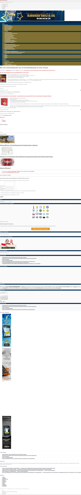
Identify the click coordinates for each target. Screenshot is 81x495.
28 (6, 299)
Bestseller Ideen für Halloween (10, 44)
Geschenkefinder (5, 4)
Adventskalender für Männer (10, 40)
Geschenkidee (53, 286)
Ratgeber (3, 7)
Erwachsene (42, 286)
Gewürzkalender (7, 39)
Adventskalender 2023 (8, 34)
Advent (17, 70)
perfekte (77, 286)
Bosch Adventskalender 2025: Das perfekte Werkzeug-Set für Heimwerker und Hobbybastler (18, 261)
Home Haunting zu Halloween (10, 49)
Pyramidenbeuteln (45, 70)
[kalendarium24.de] (32, 20)
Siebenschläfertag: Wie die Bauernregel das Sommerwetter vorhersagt (19, 145)
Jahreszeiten (4, 54)
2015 (1, 286)
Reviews (5, 288)
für (46, 286)
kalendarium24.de (10, 21)
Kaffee (64, 286)
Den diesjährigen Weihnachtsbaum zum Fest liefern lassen (15, 52)
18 (2, 297)
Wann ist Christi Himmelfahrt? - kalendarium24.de (11, 468)
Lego (73, 286)
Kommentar (2, 185)
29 (7, 299)
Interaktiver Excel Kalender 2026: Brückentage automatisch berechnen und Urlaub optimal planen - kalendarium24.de (22, 470)
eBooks (3, 8)
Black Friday (30, 286)
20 (5, 297)
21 (6, 297)
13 (5, 296)
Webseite (1, 189)
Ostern (6, 60)
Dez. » (4, 301)
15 (7, 296)
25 (2, 299)
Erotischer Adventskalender (9, 35)
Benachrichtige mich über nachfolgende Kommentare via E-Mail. (12, 192)
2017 (3, 286)
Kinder (71, 286)
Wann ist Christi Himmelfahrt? (7, 260)
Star (16, 288)
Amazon (23, 286)
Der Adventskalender (8, 32)
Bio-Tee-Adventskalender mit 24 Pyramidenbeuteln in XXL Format (14, 72)
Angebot (26, 286)
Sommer (6, 57)
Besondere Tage (5, 24)
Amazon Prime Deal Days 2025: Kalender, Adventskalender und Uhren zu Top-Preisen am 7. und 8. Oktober (21, 263)
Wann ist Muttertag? (8, 28)
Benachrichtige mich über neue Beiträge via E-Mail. (10, 194)
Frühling (6, 55)
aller (20, 286)
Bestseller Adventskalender (9, 42)
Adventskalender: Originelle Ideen (10, 41)
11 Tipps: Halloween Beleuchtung (10, 46)
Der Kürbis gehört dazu (9, 47)
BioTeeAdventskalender (34, 70)
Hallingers (57, 286)
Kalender (6, 30)
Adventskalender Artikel (7, 115)
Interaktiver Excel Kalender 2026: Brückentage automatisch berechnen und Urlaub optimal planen (26, 156)
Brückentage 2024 (8, 25)
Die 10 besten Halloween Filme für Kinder (12, 45)
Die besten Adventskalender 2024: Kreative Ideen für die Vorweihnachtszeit (15, 262)
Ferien (45, 286)
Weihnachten (4, 50)
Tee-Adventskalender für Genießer (11, 38)
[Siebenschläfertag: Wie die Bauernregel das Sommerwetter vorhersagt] (7, 142)
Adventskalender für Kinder (9, 37)
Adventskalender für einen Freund (10, 172)
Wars (36, 288)
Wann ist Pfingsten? (5, 168)
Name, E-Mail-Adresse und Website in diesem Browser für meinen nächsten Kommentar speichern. (18, 190)
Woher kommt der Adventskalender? (11, 33)
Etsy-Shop (4, 5)
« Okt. (1, 301)
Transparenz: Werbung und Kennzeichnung (9, 491)
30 (0, 300)
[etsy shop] (6, 380)
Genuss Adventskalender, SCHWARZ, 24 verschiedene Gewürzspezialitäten (18, 171)
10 (1, 296)
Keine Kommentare (51, 70)
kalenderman (9, 70)
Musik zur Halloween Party (9, 48)
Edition (39, 286)
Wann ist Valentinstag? (8, 27)
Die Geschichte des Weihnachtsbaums (11, 51)
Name (1, 187)
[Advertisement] (20, 128)
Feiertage (4, 59)
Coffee (37, 286)
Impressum (4, 493)
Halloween (4, 43)
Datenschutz (4, 492)
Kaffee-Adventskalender (9, 36)
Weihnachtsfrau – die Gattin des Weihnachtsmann (13, 53)
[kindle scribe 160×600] (6, 448)
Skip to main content (3, 0)
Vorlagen (3, 9)
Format (40, 70)
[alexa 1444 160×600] (6, 346)
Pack (75, 286)
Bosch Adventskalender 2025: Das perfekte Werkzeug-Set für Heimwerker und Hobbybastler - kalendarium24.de (22, 472)
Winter (6, 58)
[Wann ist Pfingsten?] (7, 165)
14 (6, 296)
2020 (4, 286)
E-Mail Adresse (3, 188)
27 (5, 299)
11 (2, 296)
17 (1, 297)
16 (0, 297)
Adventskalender (5, 6)
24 (1, 299)
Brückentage (34, 286)
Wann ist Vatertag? (8, 29)
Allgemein (4, 478)
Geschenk (49, 286)
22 (7, 297)
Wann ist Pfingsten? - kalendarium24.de (9, 469)
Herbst (6, 56)
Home (3, 23)
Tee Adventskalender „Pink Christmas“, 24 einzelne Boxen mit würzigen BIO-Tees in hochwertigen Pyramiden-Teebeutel (25, 96)
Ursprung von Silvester (9, 26)
